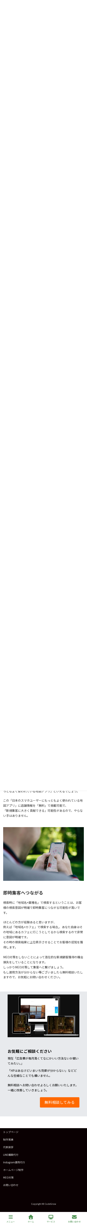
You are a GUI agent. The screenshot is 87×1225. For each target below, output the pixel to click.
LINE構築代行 (10, 1154)
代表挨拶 (8, 1147)
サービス (51, 1221)
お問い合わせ (10, 1185)
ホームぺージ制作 (13, 1170)
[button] (59, 1102)
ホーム (31, 1221)
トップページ (10, 1132)
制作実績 (8, 1139)
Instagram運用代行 (14, 1162)
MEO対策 (8, 1177)
